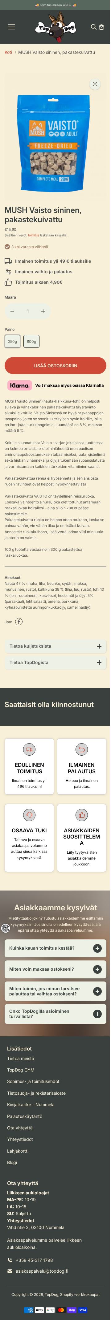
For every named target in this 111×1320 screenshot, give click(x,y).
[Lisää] (43, 311)
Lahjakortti (17, 1152)
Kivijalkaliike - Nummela (31, 1106)
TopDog (50, 1296)
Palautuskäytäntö (24, 1118)
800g (31, 341)
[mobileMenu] (11, 27)
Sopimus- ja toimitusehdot (33, 1083)
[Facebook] (19, 621)
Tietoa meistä (20, 1060)
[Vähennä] (12, 311)
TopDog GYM (21, 1072)
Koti (8, 52)
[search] (94, 27)
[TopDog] (55, 27)
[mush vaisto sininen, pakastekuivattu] (95, 84)
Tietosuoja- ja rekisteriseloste (36, 1095)
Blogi (12, 1164)
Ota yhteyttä (20, 1129)
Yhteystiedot (20, 1141)
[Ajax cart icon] (101, 27)
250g (12, 341)
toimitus (33, 235)
